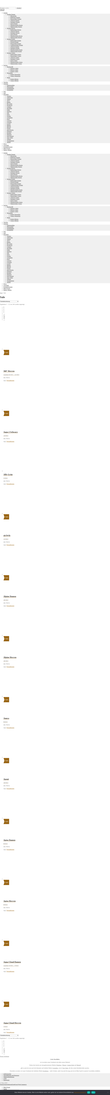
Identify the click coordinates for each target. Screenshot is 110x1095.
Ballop (8, 102)
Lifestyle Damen (14, 20)
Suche (5, 1089)
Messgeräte (13, 16)
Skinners (9, 134)
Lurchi (8, 124)
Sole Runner (10, 136)
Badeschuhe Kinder (15, 40)
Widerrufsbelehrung (8, 1077)
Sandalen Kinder (14, 48)
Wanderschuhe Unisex (16, 62)
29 (4, 318)
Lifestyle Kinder (14, 47)
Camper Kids (70, 1065)
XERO (9, 142)
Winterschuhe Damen (16, 26)
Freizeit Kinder (14, 42)
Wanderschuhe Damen (16, 25)
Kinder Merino (14, 79)
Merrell (9, 127)
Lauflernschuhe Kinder (16, 45)
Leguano (9, 122)
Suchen (19, 8)
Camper (9, 107)
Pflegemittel (10, 87)
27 (4, 315)
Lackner (9, 120)
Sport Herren (13, 34)
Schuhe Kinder (11, 39)
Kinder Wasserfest (15, 74)
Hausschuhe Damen (15, 19)
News (5, 144)
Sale (4, 93)
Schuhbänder (10, 88)
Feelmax (9, 111)
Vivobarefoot (10, 140)
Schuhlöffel (10, 90)
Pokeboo (9, 131)
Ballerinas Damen (15, 17)
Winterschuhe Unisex (16, 63)
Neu (4, 91)
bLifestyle (9, 105)
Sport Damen (14, 23)
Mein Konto (6, 148)
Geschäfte (6, 145)
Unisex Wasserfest (15, 76)
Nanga (8, 128)
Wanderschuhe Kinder (16, 50)
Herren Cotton (14, 70)
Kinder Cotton (14, 71)
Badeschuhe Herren (15, 30)
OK (88, 1092)
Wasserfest (10, 73)
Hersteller (6, 94)
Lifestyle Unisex (14, 57)
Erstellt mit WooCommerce (19, 1084)
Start (1, 293)
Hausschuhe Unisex (15, 56)
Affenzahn (10, 97)
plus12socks (10, 130)
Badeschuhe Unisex (15, 54)
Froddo (9, 116)
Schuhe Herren (11, 28)
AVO (8, 100)
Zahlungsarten (7, 1074)
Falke (8, 110)
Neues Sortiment (4, 1056)
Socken (5, 65)
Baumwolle (10, 67)
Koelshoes (45, 1071)
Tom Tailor (10, 137)
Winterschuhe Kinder (16, 51)
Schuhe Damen (11, 14)
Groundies (10, 117)
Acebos (9, 96)
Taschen (5, 82)
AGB (4, 1078)
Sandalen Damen (15, 22)
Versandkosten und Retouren (11, 1075)
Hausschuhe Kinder (15, 43)
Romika (9, 133)
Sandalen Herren (14, 33)
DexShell (9, 108)
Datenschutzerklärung (6, 1084)
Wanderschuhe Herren (16, 36)
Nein (93, 1092)
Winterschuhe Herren (16, 37)
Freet (8, 114)
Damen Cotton (14, 68)
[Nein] (108, 1092)
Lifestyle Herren (14, 31)
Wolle (8, 77)
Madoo (9, 125)
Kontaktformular (7, 147)
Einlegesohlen (11, 85)
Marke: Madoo (7, 150)
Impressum (6, 1080)
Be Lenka (9, 104)
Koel (8, 119)
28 (4, 316)
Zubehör (5, 83)
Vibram (9, 139)
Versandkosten (10, 380)
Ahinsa (9, 99)
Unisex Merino (14, 80)
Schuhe (5, 13)
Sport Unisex (13, 60)
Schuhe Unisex (11, 53)
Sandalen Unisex (15, 59)
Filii (8, 113)
